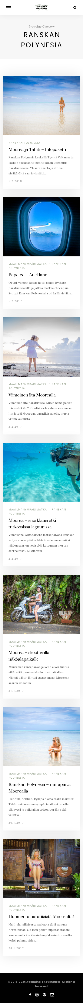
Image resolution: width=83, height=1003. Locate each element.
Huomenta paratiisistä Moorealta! (41, 917)
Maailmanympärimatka (28, 264)
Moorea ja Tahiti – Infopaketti (37, 149)
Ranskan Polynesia (24, 143)
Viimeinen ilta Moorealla (32, 395)
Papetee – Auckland (28, 275)
